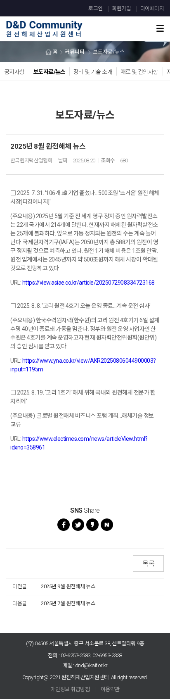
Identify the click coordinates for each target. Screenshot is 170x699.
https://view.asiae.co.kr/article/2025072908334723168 (88, 282)
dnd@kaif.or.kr (91, 665)
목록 (148, 564)
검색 (147, 17)
